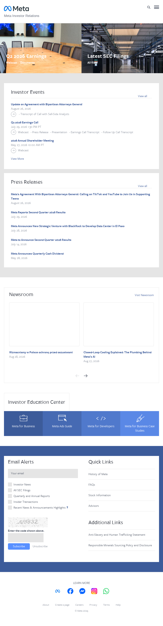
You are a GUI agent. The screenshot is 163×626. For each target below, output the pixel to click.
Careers (79, 604)
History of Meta (98, 474)
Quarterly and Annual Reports (32, 496)
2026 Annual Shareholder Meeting (32, 141)
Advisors (93, 506)
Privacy (93, 604)
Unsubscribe (40, 546)
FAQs (91, 484)
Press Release (40, 132)
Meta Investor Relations (21, 16)
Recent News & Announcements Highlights (40, 507)
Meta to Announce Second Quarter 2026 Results (41, 240)
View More (17, 158)
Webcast (23, 132)
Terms (106, 604)
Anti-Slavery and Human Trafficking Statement (116, 534)
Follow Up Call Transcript (118, 132)
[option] (41, 48)
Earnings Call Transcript (85, 132)
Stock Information (99, 495)
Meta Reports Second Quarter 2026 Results (38, 212)
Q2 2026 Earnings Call (24, 122)
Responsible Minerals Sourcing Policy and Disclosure (120, 545)
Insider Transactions (26, 502)
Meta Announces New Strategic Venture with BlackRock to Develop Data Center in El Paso (67, 226)
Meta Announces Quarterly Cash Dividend (37, 254)
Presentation (59, 132)
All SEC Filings (22, 490)
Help (118, 604)
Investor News (22, 484)
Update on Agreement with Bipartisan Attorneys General (46, 104)
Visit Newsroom (144, 295)
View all (142, 96)
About (46, 604)
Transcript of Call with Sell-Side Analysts (44, 114)
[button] (77, 375)
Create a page (62, 604)
